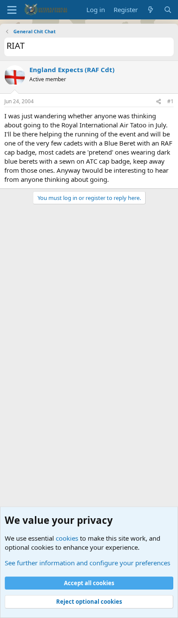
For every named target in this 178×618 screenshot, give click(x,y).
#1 (170, 101)
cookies (67, 538)
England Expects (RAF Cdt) (71, 69)
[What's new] (150, 10)
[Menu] (12, 10)
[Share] (158, 102)
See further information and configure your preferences (87, 562)
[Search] (167, 10)
